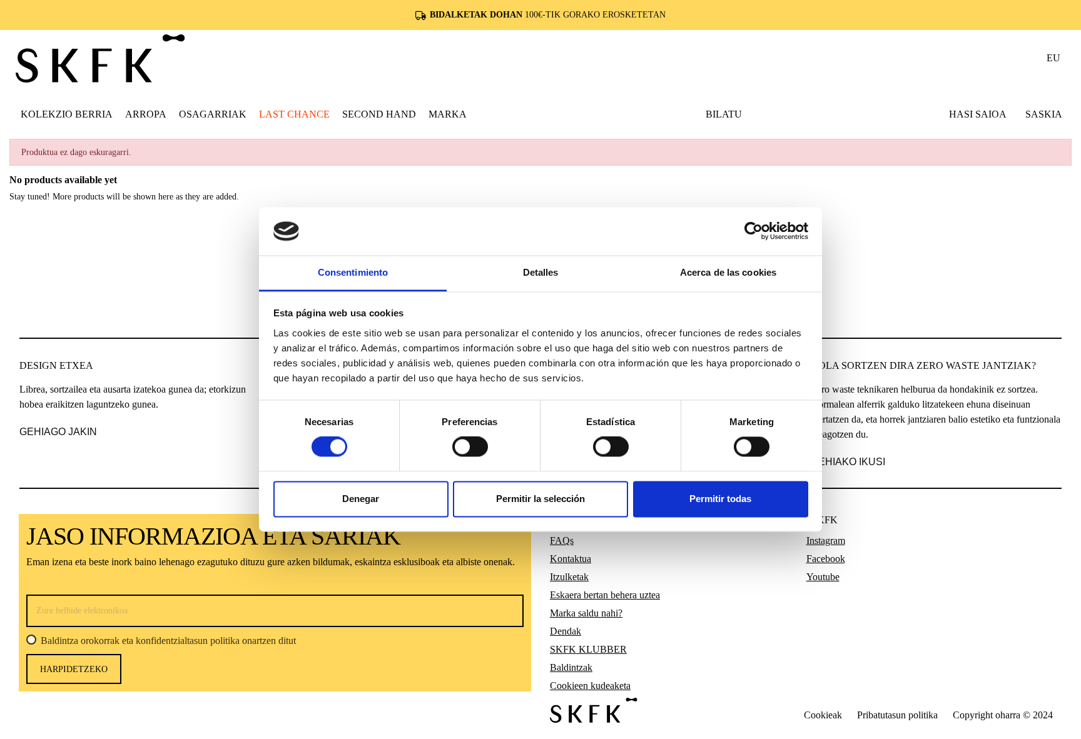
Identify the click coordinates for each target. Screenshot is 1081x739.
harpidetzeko (74, 669)
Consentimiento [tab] (353, 272)
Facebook (825, 558)
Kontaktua (570, 558)
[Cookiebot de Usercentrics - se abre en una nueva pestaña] (753, 231)
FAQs (562, 540)
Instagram (825, 540)
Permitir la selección (540, 498)
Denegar (360, 498)
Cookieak (823, 715)
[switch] (470, 447)
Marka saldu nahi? (586, 613)
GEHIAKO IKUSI (848, 461)
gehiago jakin (58, 431)
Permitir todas (720, 498)
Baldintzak (571, 667)
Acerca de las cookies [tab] (728, 272)
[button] (146, 113)
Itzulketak (569, 576)
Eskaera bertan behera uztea (605, 595)
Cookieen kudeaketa (590, 685)
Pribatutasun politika (897, 715)
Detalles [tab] (541, 272)
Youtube (823, 576)
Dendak (565, 631)
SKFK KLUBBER (588, 649)
